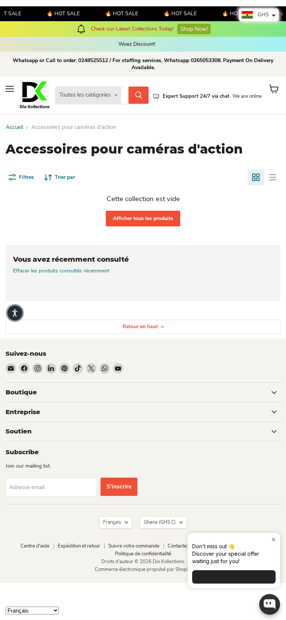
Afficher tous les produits (143, 218)
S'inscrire (119, 486)
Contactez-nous (184, 546)
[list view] (272, 177)
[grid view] (256, 177)
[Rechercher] (138, 95)
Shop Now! (187, 29)
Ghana (160, 522)
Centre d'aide (35, 546)
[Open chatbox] (269, 604)
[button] (15, 313)
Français (112, 522)
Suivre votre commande (133, 546)
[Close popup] (273, 539)
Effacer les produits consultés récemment (61, 271)
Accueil (14, 127)
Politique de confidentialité (143, 553)
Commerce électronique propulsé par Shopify (143, 569)
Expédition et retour (79, 546)
